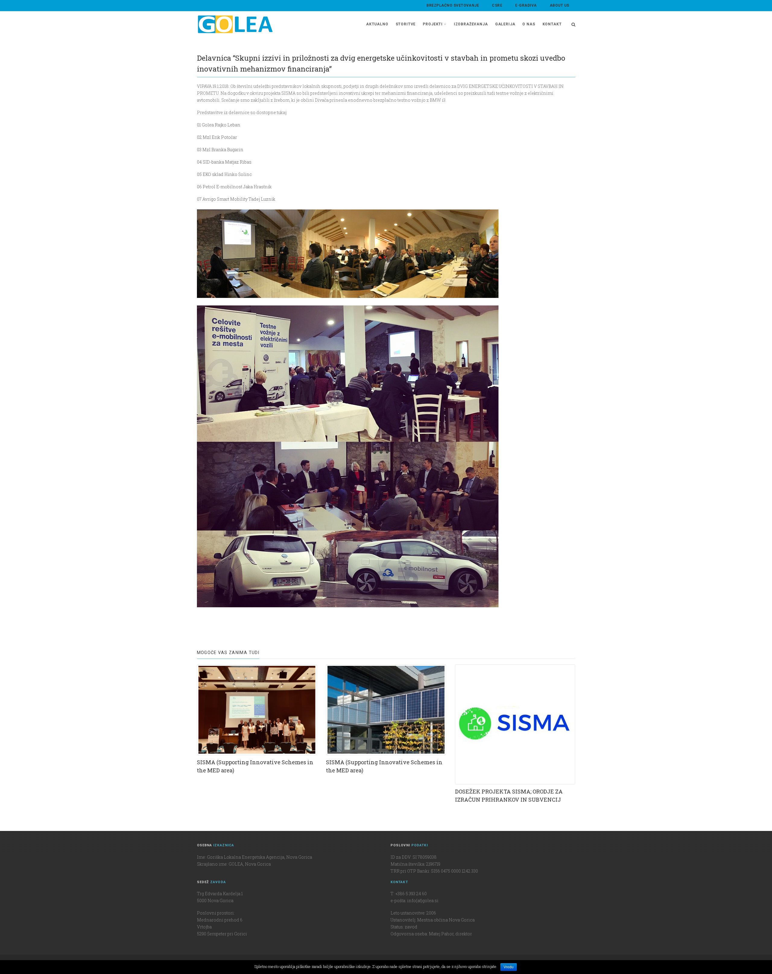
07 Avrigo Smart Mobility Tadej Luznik (236, 199)
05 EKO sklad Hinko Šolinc (224, 174)
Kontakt (552, 24)
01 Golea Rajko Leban (218, 125)
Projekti (433, 24)
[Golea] (235, 24)
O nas (528, 24)
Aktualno (377, 24)
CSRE (497, 5)
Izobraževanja (471, 24)
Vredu (509, 967)
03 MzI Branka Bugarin (220, 149)
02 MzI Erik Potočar (217, 137)
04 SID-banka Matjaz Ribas (224, 162)
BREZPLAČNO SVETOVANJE (452, 5)
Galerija (505, 24)
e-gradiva (525, 5)
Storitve (406, 24)
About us (559, 5)
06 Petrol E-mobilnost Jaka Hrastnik (234, 187)
